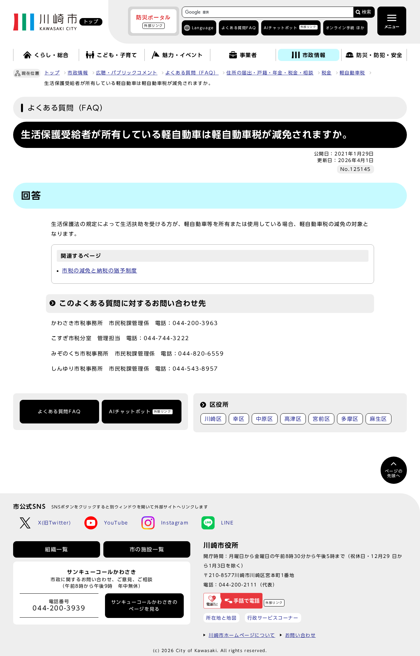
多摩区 (350, 418)
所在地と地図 (221, 617)
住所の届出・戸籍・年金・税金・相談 (269, 73)
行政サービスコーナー (273, 617)
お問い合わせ (300, 635)
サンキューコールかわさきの (144, 605)
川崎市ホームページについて (242, 635)
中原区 (264, 418)
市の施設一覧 (147, 549)
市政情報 (78, 73)
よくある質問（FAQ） (192, 73)
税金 (327, 73)
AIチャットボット (290, 27)
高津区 (293, 418)
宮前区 (321, 418)
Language (203, 28)
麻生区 (378, 418)
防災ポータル (153, 21)
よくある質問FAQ (59, 411)
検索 (366, 12)
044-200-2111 (238, 584)
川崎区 (213, 418)
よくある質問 (238, 28)
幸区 (238, 418)
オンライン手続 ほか (345, 28)
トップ (52, 73)
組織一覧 (56, 549)
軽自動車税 (352, 73)
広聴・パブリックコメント (127, 73)
